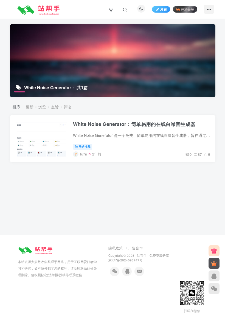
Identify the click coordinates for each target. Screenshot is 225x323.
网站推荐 (84, 146)
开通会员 (187, 9)
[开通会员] (214, 263)
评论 (67, 106)
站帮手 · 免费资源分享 (153, 255)
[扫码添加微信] (214, 288)
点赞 (55, 106)
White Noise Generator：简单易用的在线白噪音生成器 (134, 124)
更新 (29, 106)
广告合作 (135, 247)
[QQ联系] (214, 275)
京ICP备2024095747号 (125, 260)
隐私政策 (115, 247)
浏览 (42, 106)
